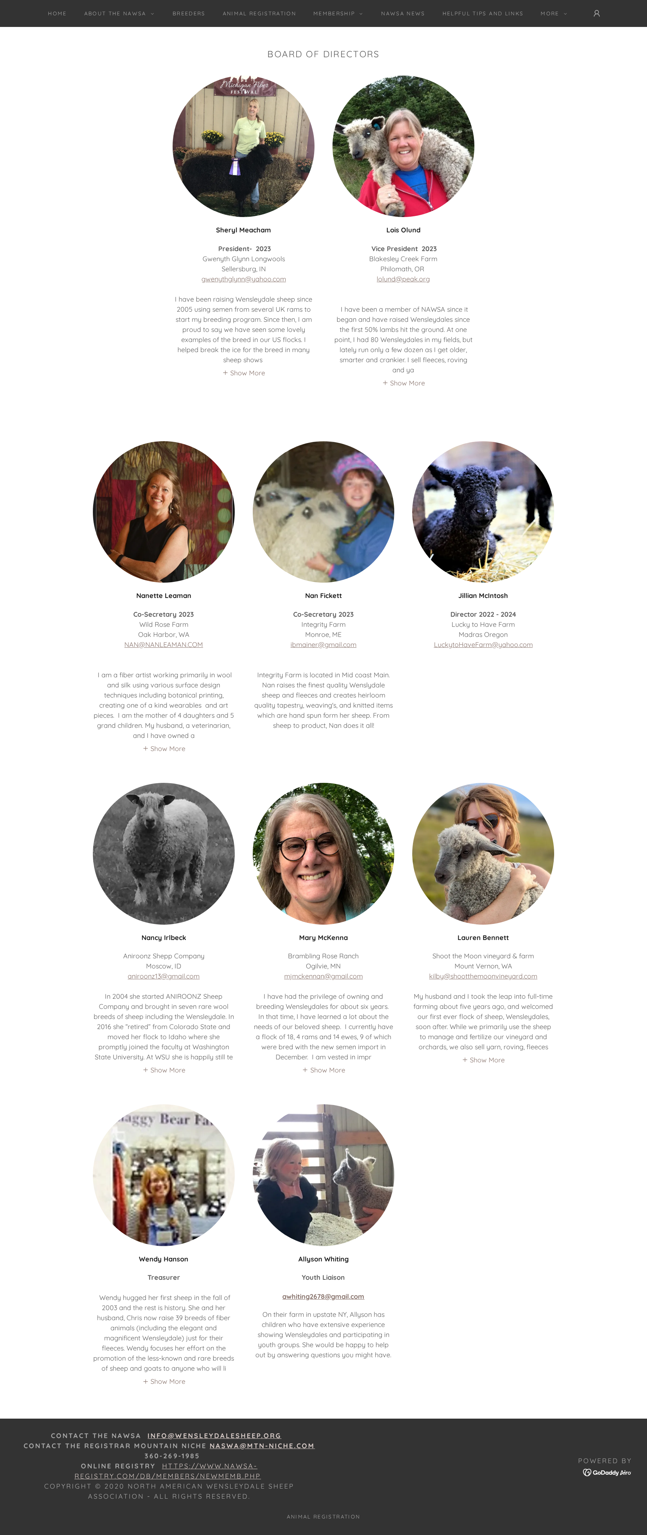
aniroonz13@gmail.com (164, 976)
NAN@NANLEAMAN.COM (163, 644)
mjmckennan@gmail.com (323, 976)
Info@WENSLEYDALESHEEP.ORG (214, 1435)
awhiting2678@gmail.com (323, 1296)
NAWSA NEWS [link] (403, 13)
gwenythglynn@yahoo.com (243, 279)
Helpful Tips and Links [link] (483, 13)
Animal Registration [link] (259, 13)
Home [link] (57, 13)
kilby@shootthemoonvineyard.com (483, 976)
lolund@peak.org (403, 279)
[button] (117, 13)
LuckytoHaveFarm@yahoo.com (483, 644)
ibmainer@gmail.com (323, 644)
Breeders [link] (189, 13)
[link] (607, 1471)
